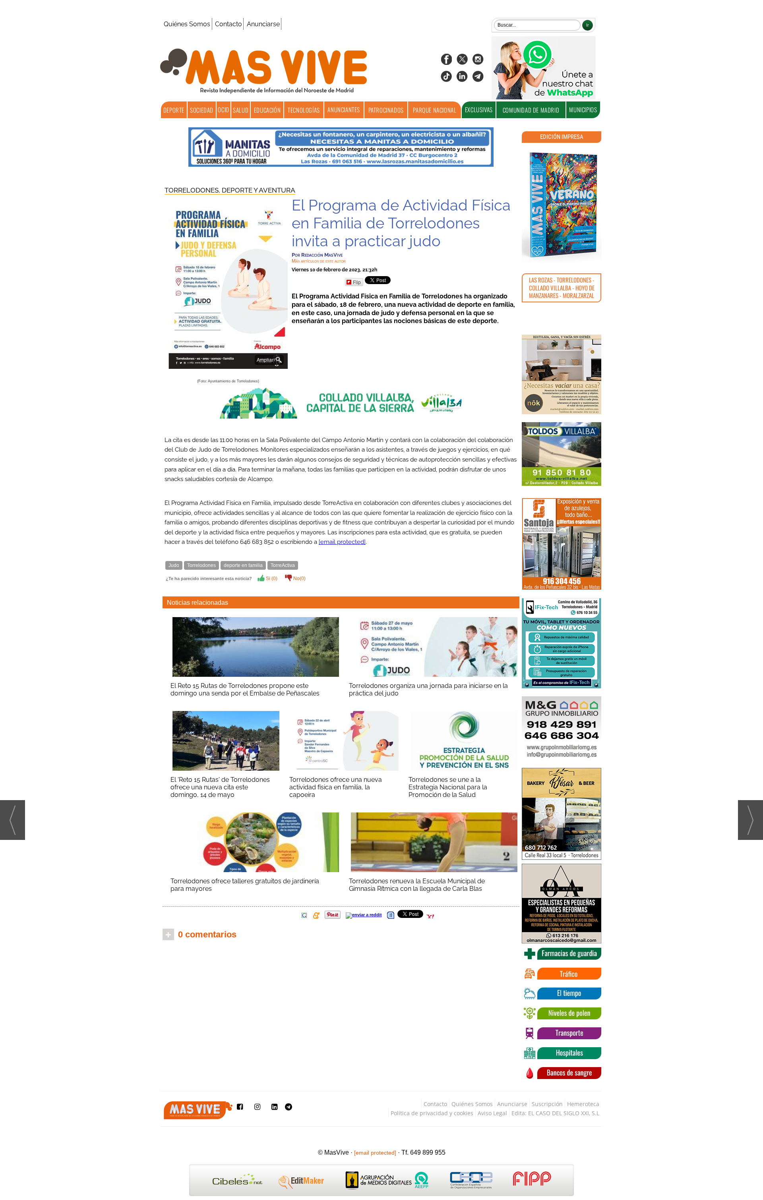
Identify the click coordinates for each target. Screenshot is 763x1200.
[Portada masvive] (561, 205)
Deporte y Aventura (258, 190)
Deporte (173, 109)
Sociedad (201, 109)
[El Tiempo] (561, 993)
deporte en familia (243, 565)
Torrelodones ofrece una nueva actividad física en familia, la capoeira (335, 787)
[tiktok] (446, 79)
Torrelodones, (193, 190)
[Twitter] (462, 61)
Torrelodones (201, 565)
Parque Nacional (434, 109)
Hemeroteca (583, 1104)
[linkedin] (462, 79)
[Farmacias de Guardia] (561, 954)
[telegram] (478, 79)
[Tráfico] (561, 974)
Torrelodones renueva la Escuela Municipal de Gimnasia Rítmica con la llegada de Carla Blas (417, 884)
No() (299, 578)
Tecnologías (304, 109)
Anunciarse (263, 24)
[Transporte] (561, 1033)
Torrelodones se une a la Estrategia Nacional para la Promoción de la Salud (448, 787)
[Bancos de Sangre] (561, 1073)
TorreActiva (283, 565)
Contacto (228, 24)
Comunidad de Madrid (531, 109)
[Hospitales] (561, 1053)
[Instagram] (478, 61)
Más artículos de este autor (319, 261)
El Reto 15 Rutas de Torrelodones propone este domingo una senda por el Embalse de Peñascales (245, 689)
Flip (357, 282)
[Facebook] (446, 61)
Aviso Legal (492, 1113)
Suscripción (547, 1104)
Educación (267, 109)
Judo (173, 565)
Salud (240, 109)
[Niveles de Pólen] (561, 1013)
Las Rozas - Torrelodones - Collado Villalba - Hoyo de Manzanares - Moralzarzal (562, 287)
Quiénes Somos (187, 24)
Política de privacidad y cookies (432, 1113)
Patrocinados (386, 109)
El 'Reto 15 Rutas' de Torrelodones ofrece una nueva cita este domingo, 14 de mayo (220, 787)
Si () (271, 578)
